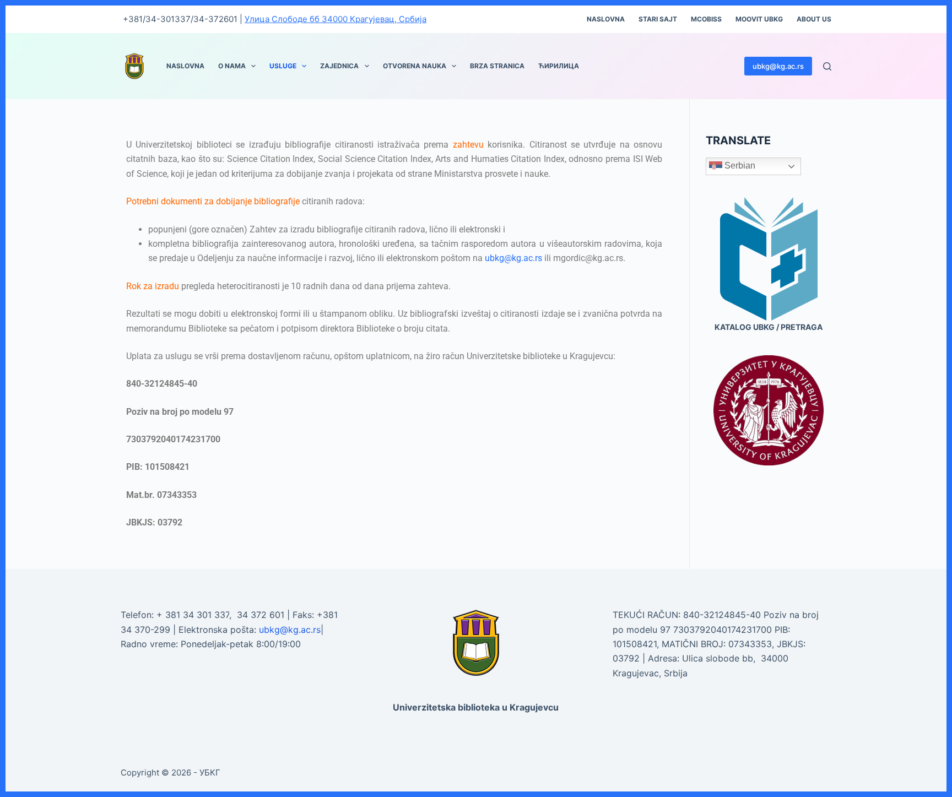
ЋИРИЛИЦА (558, 66)
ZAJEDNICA (339, 66)
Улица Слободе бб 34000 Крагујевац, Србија (335, 19)
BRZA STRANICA (497, 66)
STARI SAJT (658, 19)
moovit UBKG (759, 19)
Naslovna (606, 19)
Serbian (738, 165)
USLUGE (282, 66)
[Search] (827, 66)
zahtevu (468, 144)
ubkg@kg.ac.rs (778, 66)
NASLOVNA (185, 66)
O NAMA (232, 66)
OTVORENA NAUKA (414, 66)
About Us (814, 19)
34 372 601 (262, 614)
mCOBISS (706, 19)
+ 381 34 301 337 (192, 614)
